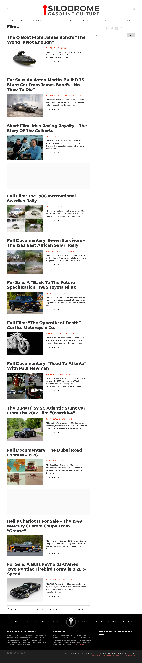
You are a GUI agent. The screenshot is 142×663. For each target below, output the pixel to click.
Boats (56, 20)
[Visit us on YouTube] (11, 653)
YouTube (112, 622)
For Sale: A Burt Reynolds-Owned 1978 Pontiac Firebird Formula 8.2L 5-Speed (46, 569)
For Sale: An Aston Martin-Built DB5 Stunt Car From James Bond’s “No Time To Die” (45, 84)
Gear (92, 20)
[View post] (25, 59)
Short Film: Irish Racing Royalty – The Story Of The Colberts (47, 128)
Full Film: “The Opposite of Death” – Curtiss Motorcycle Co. (45, 325)
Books (130, 20)
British (49, 96)
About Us (56, 622)
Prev (13, 610)
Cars (22, 20)
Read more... (80, 645)
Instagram (127, 622)
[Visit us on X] (111, 28)
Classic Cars (68, 96)
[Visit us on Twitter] (15, 653)
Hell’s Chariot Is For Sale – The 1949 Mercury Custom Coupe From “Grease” (44, 526)
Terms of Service (115, 656)
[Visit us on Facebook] (107, 28)
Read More (52, 62)
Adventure (51, 461)
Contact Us (130, 656)
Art (119, 20)
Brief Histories (36, 622)
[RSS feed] (8, 9)
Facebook (84, 622)
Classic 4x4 (58, 293)
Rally (65, 207)
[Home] (71, 10)
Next (80, 610)
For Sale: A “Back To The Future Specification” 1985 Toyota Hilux (41, 285)
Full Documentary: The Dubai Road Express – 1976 (44, 452)
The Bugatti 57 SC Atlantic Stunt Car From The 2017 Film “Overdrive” (46, 410)
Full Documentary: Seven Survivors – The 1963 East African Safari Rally (46, 243)
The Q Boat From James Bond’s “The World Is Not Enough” (46, 40)
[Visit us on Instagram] (116, 28)
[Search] (134, 9)
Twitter (98, 622)
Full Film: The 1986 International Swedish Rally (41, 198)
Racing (56, 137)
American (51, 334)
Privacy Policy (98, 656)
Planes (70, 20)
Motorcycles (39, 20)
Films (82, 20)
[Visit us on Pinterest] (18, 653)
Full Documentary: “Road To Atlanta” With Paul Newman (46, 366)
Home (11, 20)
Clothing (106, 20)
